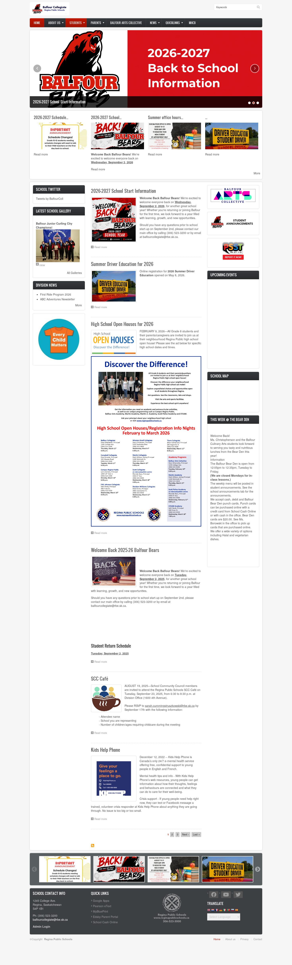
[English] (208, 911)
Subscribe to (92, 845)
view (42, 265)
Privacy (244, 939)
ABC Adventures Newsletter (57, 299)
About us (54, 23)
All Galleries (74, 273)
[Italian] (224, 911)
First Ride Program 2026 (55, 294)
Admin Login (41, 926)
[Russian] (232, 911)
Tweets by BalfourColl (49, 199)
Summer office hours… (165, 117)
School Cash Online (105, 922)
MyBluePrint (100, 911)
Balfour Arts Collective (126, 23)
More (257, 173)
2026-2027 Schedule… (51, 117)
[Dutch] (212, 911)
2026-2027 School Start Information (59, 101)
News (153, 23)
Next (254, 68)
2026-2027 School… (106, 117)
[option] (65, 869)
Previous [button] (34, 869)
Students (76, 23)
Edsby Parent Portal (105, 917)
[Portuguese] (228, 911)
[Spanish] (236, 911)
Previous (37, 68)
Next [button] (257, 869)
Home (37, 23)
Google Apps (101, 901)
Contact (257, 939)
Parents (96, 23)
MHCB (192, 23)
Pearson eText (102, 906)
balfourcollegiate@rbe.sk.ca (50, 919)
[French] (216, 911)
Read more (41, 154)
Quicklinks (173, 23)
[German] (220, 911)
